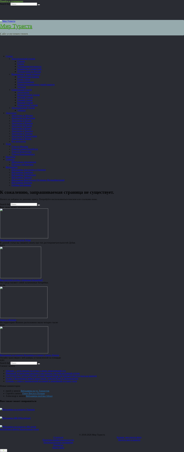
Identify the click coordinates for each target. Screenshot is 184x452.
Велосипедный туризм (28, 95)
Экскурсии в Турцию (22, 133)
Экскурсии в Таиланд (22, 131)
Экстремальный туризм (23, 108)
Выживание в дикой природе (26, 74)
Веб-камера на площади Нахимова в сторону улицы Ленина (29, 355)
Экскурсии (11, 113)
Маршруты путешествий (29, 69)
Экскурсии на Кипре (22, 126)
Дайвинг (21, 110)
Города (20, 64)
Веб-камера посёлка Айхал (39, 396)
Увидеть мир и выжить (129, 440)
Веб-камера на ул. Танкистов (35, 391)
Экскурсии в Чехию (21, 139)
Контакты (10, 157)
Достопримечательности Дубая (15, 240)
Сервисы (10, 159)
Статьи (9, 56)
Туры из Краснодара (21, 151)
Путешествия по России (29, 71)
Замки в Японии (8, 320)
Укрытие (21, 87)
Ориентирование (25, 82)
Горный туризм (24, 100)
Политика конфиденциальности (58, 440)
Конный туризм (25, 102)
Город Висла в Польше (33, 393)
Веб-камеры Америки (22, 172)
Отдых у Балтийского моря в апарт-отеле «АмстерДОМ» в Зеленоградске (42, 378)
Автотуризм (23, 92)
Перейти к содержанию (11, 1)
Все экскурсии (19, 141)
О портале (58, 437)
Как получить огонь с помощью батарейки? (21, 280)
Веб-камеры (12, 167)
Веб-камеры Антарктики (24, 175)
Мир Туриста (16, 26)
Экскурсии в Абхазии (22, 115)
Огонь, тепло (23, 79)
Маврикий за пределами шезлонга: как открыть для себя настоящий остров (43, 373)
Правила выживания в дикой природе (36, 84)
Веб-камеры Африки (22, 177)
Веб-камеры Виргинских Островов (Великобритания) (38, 180)
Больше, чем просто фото (129, 437)
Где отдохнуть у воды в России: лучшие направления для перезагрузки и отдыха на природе (51, 376)
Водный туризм (25, 97)
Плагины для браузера (22, 164)
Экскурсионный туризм (23, 59)
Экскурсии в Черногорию (24, 136)
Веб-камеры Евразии (22, 182)
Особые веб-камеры (21, 185)
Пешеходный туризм (27, 105)
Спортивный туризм (22, 89)
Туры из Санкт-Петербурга (25, 149)
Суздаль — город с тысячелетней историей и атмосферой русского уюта (41, 381)
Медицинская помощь (28, 77)
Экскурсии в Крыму (21, 128)
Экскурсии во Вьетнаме (23, 118)
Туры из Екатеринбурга (23, 154)
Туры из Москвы (20, 146)
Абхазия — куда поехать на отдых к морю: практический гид (36, 371)
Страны (21, 61)
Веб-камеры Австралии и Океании (29, 169)
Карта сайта (58, 447)
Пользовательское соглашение (58, 442)
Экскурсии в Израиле (22, 123)
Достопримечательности (29, 66)
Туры (8, 144)
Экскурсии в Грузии (21, 120)
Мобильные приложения (24, 162)
